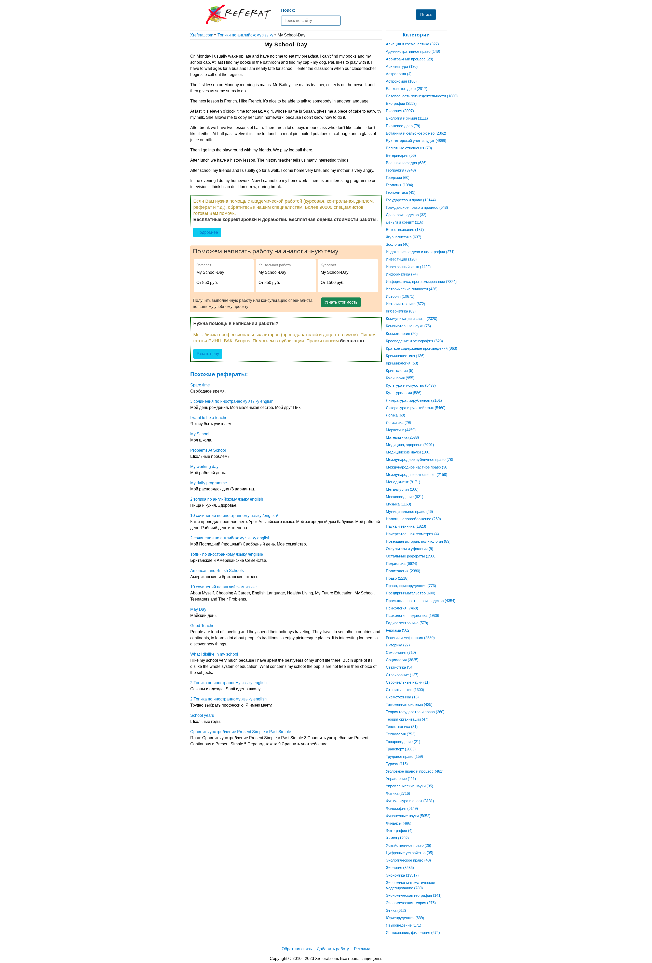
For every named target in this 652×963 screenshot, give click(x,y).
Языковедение (403, 925)
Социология (402, 660)
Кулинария (400, 378)
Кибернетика (401, 311)
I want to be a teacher (209, 417)
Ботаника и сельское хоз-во (416, 133)
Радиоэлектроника (407, 623)
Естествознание (405, 229)
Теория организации (407, 719)
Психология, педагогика (412, 615)
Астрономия (401, 81)
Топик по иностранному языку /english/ (226, 554)
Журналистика (403, 237)
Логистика (398, 422)
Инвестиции (401, 259)
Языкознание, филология (413, 932)
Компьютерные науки (408, 326)
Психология (402, 608)
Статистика (400, 667)
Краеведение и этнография (414, 341)
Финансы (398, 823)
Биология (400, 111)
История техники (405, 304)
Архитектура (402, 66)
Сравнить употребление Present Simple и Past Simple (240, 732)
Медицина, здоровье (410, 445)
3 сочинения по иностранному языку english (232, 401)
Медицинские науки (408, 452)
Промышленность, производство (420, 600)
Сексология (401, 652)
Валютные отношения (409, 148)
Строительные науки (408, 682)
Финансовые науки (408, 816)
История (400, 296)
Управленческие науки (409, 786)
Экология (400, 867)
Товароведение (403, 741)
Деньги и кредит (404, 222)
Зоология (398, 244)
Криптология (399, 370)
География (401, 170)
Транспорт (401, 749)
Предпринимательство (410, 593)
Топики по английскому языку (245, 35)
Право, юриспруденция (411, 585)
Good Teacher (203, 625)
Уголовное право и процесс (414, 771)
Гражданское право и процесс (417, 207)
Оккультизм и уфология (409, 548)
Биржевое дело (403, 126)
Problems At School (208, 450)
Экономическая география (414, 895)
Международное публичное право (419, 459)
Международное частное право (417, 467)
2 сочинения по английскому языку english (230, 538)
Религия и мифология (410, 637)
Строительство (405, 689)
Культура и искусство (411, 385)
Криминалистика (405, 356)
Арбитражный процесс (409, 59)
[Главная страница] (238, 14)
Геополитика (400, 192)
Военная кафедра (406, 163)
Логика (395, 415)
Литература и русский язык (415, 408)
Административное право (413, 51)
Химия (397, 838)
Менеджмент (403, 482)
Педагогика (401, 563)
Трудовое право (404, 756)
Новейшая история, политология (418, 541)
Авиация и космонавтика (412, 44)
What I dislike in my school (214, 654)
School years (202, 715)
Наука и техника (406, 526)
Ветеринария (401, 155)
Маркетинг (401, 430)
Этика (396, 910)
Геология (399, 185)
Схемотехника (402, 697)
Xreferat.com (201, 35)
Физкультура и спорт (410, 801)
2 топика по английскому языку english (226, 499)
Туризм (397, 764)
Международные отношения (416, 474)
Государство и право (411, 200)
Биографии (401, 103)
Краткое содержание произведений (421, 348)
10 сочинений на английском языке (223, 587)
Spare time (200, 385)
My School (199, 434)
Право (397, 578)
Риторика (398, 645)
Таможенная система (409, 704)
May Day (198, 609)
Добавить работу (333, 949)
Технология (400, 734)
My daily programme (208, 483)
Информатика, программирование (421, 281)
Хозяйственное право (408, 845)
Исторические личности (412, 289)
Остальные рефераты (411, 556)
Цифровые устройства (409, 853)
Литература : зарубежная (414, 400)
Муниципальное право (409, 511)
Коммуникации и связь (411, 318)
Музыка (398, 504)
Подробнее (207, 232)
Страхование (402, 675)
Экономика (402, 875)
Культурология (404, 393)
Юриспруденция (405, 918)
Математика (402, 437)
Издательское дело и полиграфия (420, 252)
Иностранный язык (408, 267)
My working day (204, 466)
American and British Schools (217, 570)
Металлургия (402, 489)
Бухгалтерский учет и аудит (416, 140)
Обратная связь (297, 949)
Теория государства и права (415, 712)
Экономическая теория (411, 903)
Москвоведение (404, 496)
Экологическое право (408, 860)
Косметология (402, 333)
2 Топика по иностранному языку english (228, 683)
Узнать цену (208, 354)
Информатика (402, 274)
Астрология (399, 74)
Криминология (402, 363)
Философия (402, 808)
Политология (403, 571)
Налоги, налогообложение (413, 519)
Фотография (399, 830)
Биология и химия (407, 118)
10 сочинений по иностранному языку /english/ (234, 515)
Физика (398, 793)
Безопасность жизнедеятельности (422, 96)
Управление (401, 778)
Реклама (398, 630)
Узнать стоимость (340, 302)
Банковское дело (406, 88)
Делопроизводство (406, 215)
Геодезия (398, 177)
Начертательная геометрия (412, 534)
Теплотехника (402, 726)
